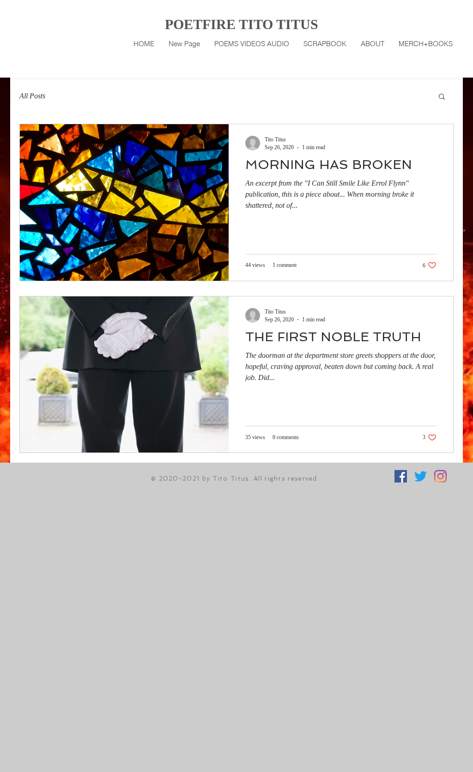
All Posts (32, 96)
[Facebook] (400, 476)
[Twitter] (420, 476)
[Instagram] (440, 476)
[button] (441, 97)
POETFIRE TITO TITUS (241, 24)
